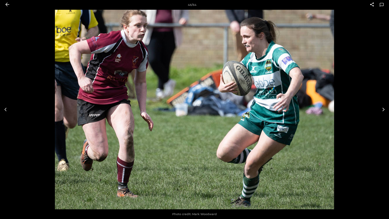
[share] (372, 5)
